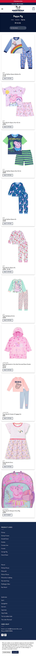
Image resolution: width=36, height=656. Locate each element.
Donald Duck (5, 539)
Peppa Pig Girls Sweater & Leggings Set (12, 414)
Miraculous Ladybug (6, 577)
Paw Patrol (4, 587)
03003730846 (9, 631)
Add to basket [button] (7, 515)
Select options (8, 78)
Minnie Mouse (5, 574)
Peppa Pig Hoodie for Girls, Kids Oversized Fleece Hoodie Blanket (17, 365)
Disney (3, 532)
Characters (17, 19)
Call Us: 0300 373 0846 (17, 3)
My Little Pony (5, 581)
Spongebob (4, 603)
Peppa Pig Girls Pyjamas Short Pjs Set (11, 122)
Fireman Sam (4, 545)
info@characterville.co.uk (15, 629)
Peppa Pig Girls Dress (8, 462)
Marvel (3, 565)
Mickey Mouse (5, 568)
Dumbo (3, 542)
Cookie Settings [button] (6, 652)
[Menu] (2, 9)
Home (12, 19)
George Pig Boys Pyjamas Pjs (9, 219)
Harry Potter (4, 555)
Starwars (3, 606)
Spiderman (4, 597)
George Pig (4, 552)
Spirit (2, 600)
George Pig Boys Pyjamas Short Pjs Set (12, 171)
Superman (4, 610)
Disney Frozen (5, 535)
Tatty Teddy (4, 613)
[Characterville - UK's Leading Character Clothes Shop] (18, 9)
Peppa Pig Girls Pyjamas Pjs (9, 267)
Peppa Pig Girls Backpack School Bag (11, 510)
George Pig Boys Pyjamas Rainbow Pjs (12, 74)
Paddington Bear (5, 584)
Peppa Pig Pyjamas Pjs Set (9, 316)
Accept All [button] (15, 652)
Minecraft (3, 571)
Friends (3, 548)
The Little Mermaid (6, 619)
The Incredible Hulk (6, 616)
